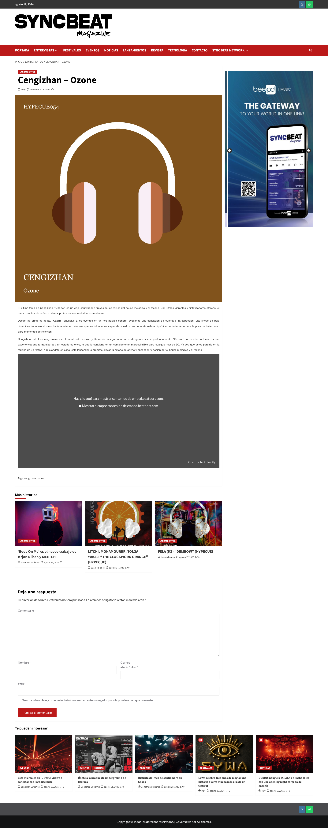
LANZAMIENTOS (134, 50)
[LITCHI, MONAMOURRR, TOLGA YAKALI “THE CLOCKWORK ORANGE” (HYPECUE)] (118, 523)
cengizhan (30, 478)
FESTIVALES (72, 50)
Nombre (24, 662)
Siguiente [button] (308, 151)
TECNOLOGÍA (177, 50)
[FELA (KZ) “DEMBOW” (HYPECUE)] (188, 523)
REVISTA (157, 50)
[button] (310, 50)
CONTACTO (199, 50)
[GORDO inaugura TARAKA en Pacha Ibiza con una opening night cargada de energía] (284, 754)
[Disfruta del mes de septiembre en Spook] (164, 754)
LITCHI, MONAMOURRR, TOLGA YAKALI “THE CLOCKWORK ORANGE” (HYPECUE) (118, 557)
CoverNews (183, 821)
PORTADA (22, 50)
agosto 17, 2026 (116, 567)
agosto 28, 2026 (51, 787)
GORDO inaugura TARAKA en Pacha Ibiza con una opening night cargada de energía (284, 782)
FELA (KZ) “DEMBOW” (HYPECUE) (185, 551)
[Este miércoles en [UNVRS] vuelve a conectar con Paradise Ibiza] (43, 754)
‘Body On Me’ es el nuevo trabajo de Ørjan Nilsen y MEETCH (47, 554)
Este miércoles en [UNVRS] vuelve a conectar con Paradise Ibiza (40, 780)
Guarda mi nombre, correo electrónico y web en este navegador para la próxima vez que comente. (88, 700)
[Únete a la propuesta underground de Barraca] (103, 754)
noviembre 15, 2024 (40, 89)
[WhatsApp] (309, 4)
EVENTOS (92, 50)
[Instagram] (302, 4)
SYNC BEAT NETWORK (228, 50)
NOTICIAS (111, 50)
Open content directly (202, 462)
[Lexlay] (281, 149)
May (23, 89)
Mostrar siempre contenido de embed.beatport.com (120, 406)
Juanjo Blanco (98, 567)
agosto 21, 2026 (51, 562)
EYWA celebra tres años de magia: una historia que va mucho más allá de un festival (222, 782)
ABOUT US (145, 768)
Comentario (27, 610)
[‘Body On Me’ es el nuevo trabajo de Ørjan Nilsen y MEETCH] (48, 523)
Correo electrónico (129, 665)
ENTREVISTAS (44, 50)
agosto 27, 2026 (277, 791)
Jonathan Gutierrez (30, 562)
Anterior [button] (230, 151)
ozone (40, 478)
